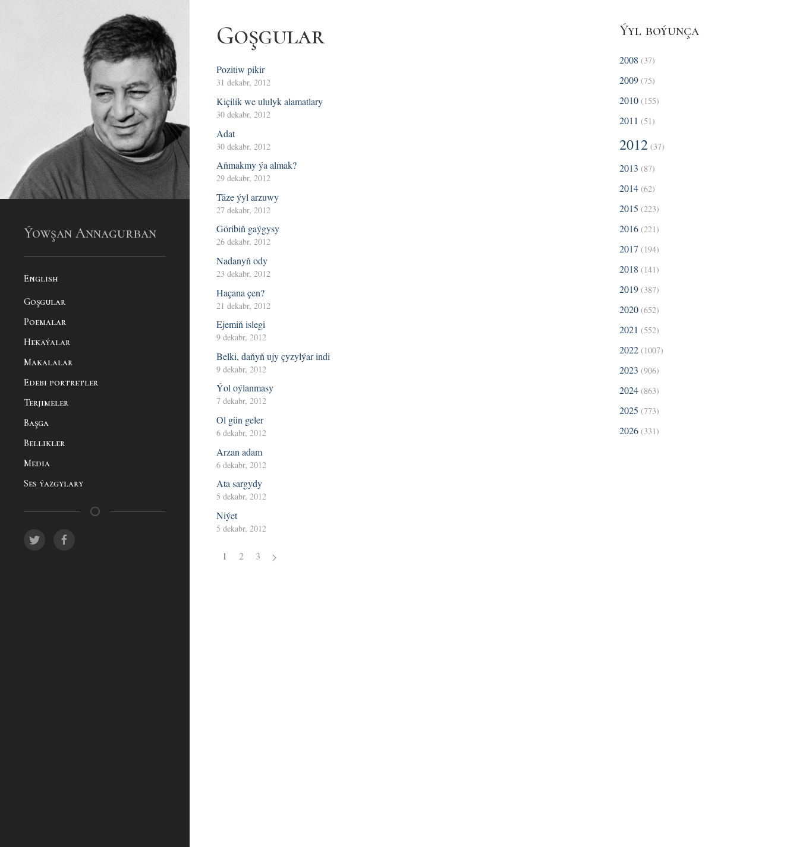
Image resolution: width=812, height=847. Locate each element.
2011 (628, 120)
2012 (633, 144)
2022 (628, 349)
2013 (628, 168)
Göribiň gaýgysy (247, 228)
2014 (628, 188)
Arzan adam (239, 451)
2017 (628, 248)
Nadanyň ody (241, 260)
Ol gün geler (239, 419)
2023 (628, 370)
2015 (628, 208)
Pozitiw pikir (240, 69)
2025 (628, 410)
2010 (628, 100)
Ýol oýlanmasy (244, 387)
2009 (628, 80)
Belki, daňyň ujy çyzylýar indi (273, 356)
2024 (628, 390)
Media (37, 463)
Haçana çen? (240, 292)
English (41, 279)
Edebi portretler (61, 382)
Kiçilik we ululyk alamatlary (269, 101)
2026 (628, 430)
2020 (628, 309)
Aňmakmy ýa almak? (256, 165)
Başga (36, 423)
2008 (628, 59)
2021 (628, 329)
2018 (628, 269)
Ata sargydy (239, 483)
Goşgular (44, 302)
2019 (628, 289)
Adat (225, 133)
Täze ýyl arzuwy (247, 197)
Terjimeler (46, 403)
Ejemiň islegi (240, 324)
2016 (628, 228)
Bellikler (44, 443)
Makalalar (48, 362)
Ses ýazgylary (53, 483)
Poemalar (45, 322)
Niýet (226, 515)
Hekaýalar (47, 342)
